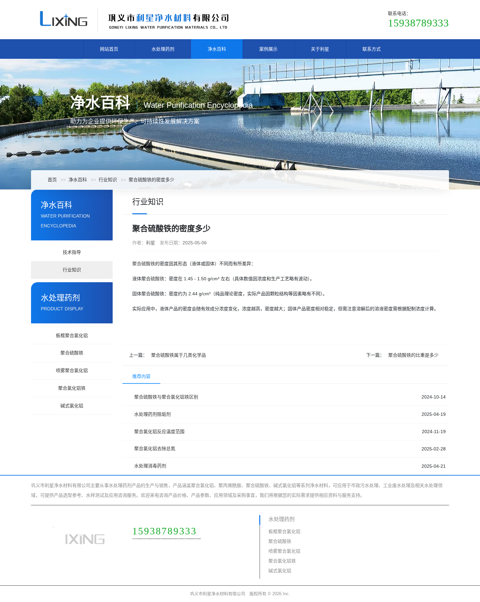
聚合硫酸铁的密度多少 (151, 179)
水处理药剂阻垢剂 (152, 414)
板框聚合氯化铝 (72, 335)
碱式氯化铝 (71, 405)
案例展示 (268, 49)
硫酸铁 (157, 278)
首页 (52, 179)
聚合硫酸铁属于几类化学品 (178, 355)
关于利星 (320, 49)
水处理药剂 (163, 49)
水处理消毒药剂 (150, 465)
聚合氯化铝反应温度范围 (159, 431)
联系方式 (371, 49)
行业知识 (108, 179)
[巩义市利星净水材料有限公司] (134, 19)
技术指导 (72, 252)
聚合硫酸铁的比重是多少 (413, 355)
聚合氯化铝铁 (72, 388)
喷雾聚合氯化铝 (72, 370)
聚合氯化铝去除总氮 (154, 448)
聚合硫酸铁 (71, 352)
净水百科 (217, 49)
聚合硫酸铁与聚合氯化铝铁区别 (166, 396)
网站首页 (109, 49)
